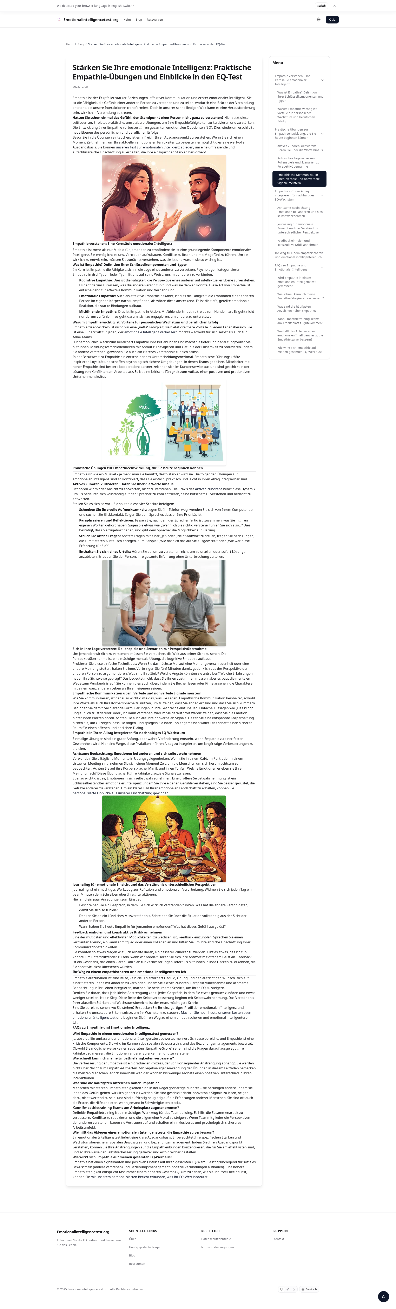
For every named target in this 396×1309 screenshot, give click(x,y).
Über (132, 1239)
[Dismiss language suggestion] (334, 5)
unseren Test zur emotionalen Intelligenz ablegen (154, 147)
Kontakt (278, 1239)
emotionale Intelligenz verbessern (151, 332)
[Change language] (318, 19)
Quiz (332, 19)
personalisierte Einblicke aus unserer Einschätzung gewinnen (121, 793)
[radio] (281, 1289)
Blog (139, 19)
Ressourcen (155, 19)
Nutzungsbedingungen (217, 1247)
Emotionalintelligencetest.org (83, 1231)
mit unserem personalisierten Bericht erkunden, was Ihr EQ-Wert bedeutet (149, 1177)
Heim (127, 19)
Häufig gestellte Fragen (145, 1247)
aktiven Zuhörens (208, 489)
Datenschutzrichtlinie (216, 1239)
